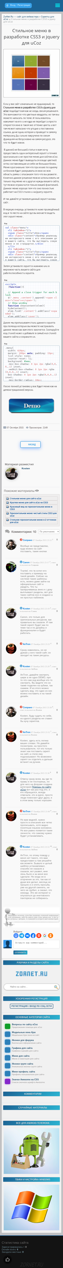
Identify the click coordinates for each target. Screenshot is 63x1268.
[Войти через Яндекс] (38, 935)
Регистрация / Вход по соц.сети (31, 1006)
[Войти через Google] (44, 935)
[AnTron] (12, 653)
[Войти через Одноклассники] (50, 935)
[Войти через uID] (15, 935)
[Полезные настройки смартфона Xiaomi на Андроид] (31, 1173)
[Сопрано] (12, 549)
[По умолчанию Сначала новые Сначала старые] (49, 531)
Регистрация (23, 5)
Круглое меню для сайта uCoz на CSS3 (29, 502)
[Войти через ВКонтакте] (27, 935)
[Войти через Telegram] (21, 935)
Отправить (20, 952)
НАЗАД (32, 444)
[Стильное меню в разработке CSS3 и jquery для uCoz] (31, 96)
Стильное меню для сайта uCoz (25, 498)
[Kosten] (11, 479)
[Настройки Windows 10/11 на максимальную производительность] (31, 1229)
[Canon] (12, 572)
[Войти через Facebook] (33, 935)
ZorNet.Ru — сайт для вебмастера (20, 16)
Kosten (26, 468)
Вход (12, 5)
